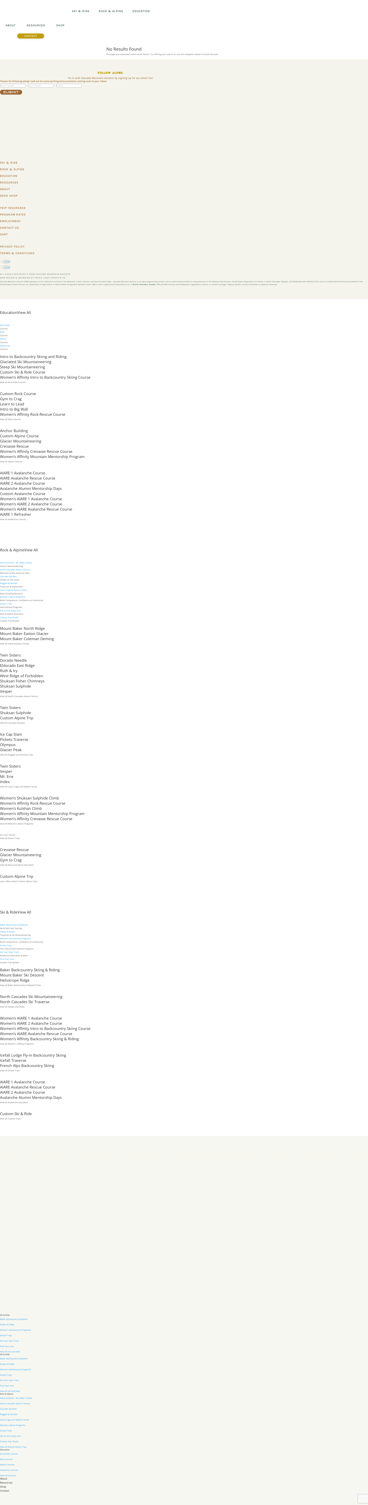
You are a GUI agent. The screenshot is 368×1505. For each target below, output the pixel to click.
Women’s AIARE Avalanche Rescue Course (36, 509)
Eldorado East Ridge (17, 665)
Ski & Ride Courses (9, 1453)
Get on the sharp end (10, 1436)
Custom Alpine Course (19, 435)
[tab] (184, 327)
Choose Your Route (9, 617)
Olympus (8, 744)
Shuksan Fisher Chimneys (22, 681)
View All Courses (8, 1475)
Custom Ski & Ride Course (22, 372)
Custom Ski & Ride (16, 1113)
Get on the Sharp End (10, 610)
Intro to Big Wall (14, 409)
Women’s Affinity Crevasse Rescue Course (36, 451)
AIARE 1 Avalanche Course (22, 473)
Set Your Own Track (9, 952)
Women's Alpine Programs (12, 1425)
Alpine (3, 338)
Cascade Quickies (8, 576)
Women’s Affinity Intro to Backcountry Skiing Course (45, 377)
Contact (30, 36)
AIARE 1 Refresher (15, 514)
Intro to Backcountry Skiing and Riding (33, 356)
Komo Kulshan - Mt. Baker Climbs (16, 562)
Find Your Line (7, 959)
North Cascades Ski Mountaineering (31, 996)
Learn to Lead (12, 404)
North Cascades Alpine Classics (15, 569)
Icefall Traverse (13, 1060)
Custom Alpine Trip (16, 717)
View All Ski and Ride (10, 1351)
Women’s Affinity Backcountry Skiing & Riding (39, 1038)
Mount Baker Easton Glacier (24, 633)
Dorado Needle (13, 660)
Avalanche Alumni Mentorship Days (31, 488)
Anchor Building (14, 430)
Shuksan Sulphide (15, 686)
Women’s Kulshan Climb (21, 808)
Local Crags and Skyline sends (14, 1419)
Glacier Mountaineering (20, 441)
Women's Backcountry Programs (15, 1330)
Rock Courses (6, 1459)
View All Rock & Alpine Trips (13, 1447)
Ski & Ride (5, 325)
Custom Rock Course (18, 393)
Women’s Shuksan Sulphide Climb (29, 798)
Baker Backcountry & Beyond (14, 924)
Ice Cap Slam (11, 734)
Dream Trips (6, 603)
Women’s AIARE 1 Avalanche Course (31, 498)
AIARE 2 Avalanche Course (22, 483)
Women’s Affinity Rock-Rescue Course (32, 414)
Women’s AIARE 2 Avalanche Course (31, 504)
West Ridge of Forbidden (21, 675)
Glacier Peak (11, 749)
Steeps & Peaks (7, 931)
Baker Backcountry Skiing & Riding (30, 969)
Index (5, 781)
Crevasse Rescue (14, 446)
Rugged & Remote (8, 583)
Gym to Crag (11, 398)
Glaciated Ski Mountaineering (25, 361)
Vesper (6, 691)
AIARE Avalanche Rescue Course (27, 478)
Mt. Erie (6, 776)
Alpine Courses (7, 1464)
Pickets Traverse (14, 739)
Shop (60, 25)
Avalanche (5, 345)
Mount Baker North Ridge (22, 628)
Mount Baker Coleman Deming (27, 638)
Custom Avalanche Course (22, 493)
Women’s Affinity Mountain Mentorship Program (42, 456)
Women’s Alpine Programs (12, 596)
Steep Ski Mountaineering (22, 366)
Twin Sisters (10, 655)
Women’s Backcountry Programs (15, 938)
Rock (2, 332)
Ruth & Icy (9, 670)
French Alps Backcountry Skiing (27, 1065)
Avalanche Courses (9, 1470)
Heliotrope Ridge (15, 980)
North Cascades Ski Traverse (24, 1001)
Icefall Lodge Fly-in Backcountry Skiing (33, 1055)
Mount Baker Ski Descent (22, 975)
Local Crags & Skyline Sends (13, 590)
